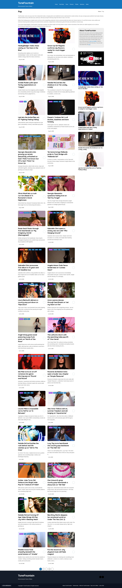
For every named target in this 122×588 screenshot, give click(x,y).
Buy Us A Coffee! (94, 585)
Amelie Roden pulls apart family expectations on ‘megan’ (28, 85)
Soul (63, 29)
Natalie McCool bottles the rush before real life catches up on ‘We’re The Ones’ (28, 446)
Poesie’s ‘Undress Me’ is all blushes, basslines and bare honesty (58, 119)
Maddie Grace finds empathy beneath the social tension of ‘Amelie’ (27, 552)
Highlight (51, 29)
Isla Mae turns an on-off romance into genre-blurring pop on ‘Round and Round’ (27, 375)
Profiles (76, 4)
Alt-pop (55, 392)
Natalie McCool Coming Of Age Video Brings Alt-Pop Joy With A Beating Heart (28, 517)
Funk (25, 319)
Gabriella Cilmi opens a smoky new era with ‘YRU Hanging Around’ (57, 230)
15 (49, 569)
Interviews (82, 4)
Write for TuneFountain (84, 585)
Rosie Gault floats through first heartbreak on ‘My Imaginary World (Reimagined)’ (28, 231)
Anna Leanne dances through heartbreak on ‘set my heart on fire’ (58, 302)
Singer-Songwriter (36, 136)
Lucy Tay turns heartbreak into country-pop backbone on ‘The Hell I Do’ (58, 445)
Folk (31, 212)
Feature (50, 533)
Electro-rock (51, 357)
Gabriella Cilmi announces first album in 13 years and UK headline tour (28, 267)
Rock (58, 212)
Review (21, 29)
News (67, 4)
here (89, 44)
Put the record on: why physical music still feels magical (56, 552)
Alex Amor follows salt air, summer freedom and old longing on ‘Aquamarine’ (57, 411)
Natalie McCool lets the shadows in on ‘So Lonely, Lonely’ (57, 85)
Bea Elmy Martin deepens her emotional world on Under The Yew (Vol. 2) (57, 517)
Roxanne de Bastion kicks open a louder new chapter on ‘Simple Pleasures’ (58, 374)
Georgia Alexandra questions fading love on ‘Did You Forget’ (57, 195)
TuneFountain (26, 3)
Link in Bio (101, 585)
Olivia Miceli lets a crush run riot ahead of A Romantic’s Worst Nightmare (27, 196)
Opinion (60, 533)
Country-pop (31, 284)
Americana (60, 392)
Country (55, 249)
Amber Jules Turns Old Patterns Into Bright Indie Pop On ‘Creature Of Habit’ (28, 482)
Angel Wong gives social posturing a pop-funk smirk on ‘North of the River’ (27, 338)
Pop (25, 29)
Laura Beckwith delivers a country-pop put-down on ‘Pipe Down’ (28, 302)
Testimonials (75, 585)
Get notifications (6, 585)
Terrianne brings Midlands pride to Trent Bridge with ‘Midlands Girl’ (57, 154)
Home (56, 4)
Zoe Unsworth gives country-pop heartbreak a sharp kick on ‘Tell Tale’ (57, 482)
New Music (61, 4)
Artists (87, 4)
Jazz (30, 249)
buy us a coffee (93, 41)
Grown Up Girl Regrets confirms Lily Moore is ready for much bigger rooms (56, 49)
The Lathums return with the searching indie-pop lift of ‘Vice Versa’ (57, 337)
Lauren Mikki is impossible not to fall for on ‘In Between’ (28, 411)
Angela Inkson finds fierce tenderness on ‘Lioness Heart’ (57, 267)
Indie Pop (56, 101)
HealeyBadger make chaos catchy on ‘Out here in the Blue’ (28, 48)
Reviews (72, 4)
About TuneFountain (67, 585)
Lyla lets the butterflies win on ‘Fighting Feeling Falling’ (28, 118)
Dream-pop (26, 212)
